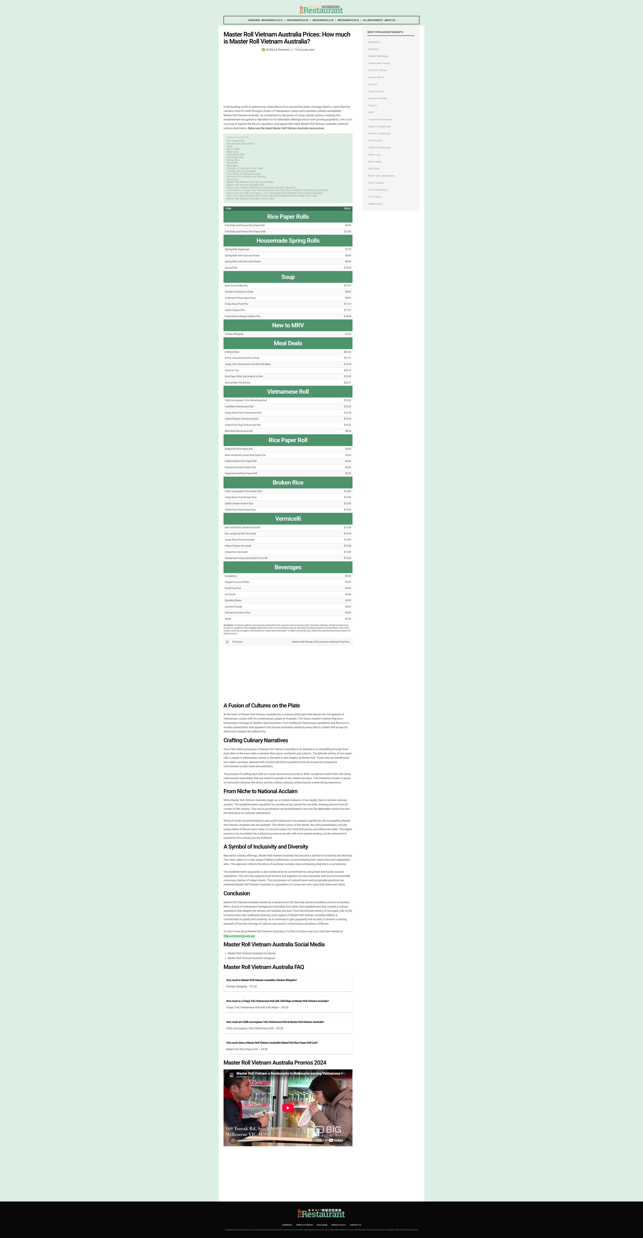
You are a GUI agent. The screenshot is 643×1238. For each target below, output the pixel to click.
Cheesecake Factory (379, 63)
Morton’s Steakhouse (379, 133)
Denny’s (372, 84)
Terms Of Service (304, 1225)
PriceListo (344, 641)
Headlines (254, 20)
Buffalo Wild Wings (378, 56)
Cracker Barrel (376, 77)
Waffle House (375, 203)
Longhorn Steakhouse (380, 119)
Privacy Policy (338, 1225)
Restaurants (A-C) (272, 20)
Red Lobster (374, 161)
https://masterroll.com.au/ (239, 935)
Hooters (372, 105)
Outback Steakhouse (379, 147)
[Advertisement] (288, 77)
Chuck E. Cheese (377, 70)
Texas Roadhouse (377, 189)
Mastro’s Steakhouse (379, 126)
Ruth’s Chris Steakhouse (381, 175)
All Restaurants (373, 20)
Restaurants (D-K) (297, 20)
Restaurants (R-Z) (348, 20)
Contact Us (355, 1225)
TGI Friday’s (374, 196)
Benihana (373, 49)
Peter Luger (374, 154)
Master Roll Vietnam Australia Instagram (251, 958)
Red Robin (374, 168)
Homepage (287, 1225)
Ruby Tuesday (376, 182)
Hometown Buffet (377, 98)
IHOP (371, 112)
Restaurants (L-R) (323, 20)
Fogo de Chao (376, 91)
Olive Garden (375, 140)
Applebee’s (374, 42)
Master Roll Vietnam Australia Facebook (251, 953)
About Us (389, 20)
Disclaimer (322, 1225)
